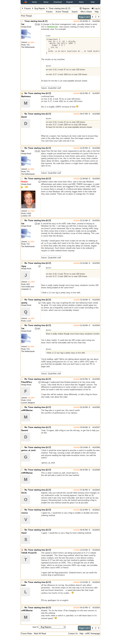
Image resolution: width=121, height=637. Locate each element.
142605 (97, 608)
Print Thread (26, 16)
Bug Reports (40, 8)
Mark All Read (40, 633)
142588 (97, 114)
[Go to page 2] (98, 17)
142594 (97, 325)
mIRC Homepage (92, 633)
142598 (97, 447)
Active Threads (62, 12)
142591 (97, 221)
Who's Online (86, 12)
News (81, 2)
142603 (97, 550)
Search (75, 12)
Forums (27, 8)
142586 (97, 21)
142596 (97, 407)
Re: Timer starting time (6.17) (37, 93)
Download (58, 2)
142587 (97, 93)
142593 (97, 300)
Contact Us (73, 633)
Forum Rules (26, 633)
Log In (97, 8)
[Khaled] (28, 208)
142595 (97, 379)
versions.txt (52, 27)
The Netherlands (28, 47)
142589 (97, 148)
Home (34, 2)
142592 (97, 263)
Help (93, 2)
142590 (97, 179)
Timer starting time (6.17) (35, 21)
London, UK (26, 216)
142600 (97, 490)
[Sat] (26, 38)
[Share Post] (89, 21)
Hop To (35, 627)
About (46, 2)
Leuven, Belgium (28, 403)
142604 (97, 582)
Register (69, 2)
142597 (97, 427)
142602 (97, 530)
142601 (97, 510)
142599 (97, 470)
